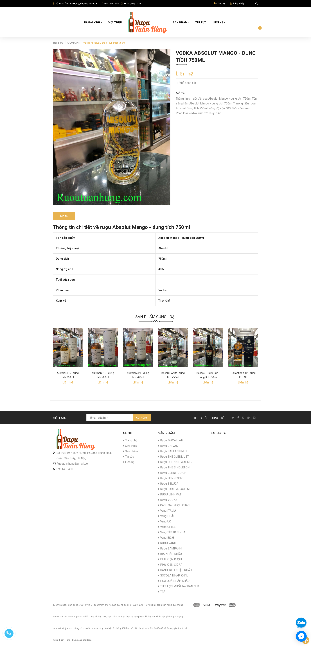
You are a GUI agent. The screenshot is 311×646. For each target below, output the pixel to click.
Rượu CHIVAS (168, 446)
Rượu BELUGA (168, 483)
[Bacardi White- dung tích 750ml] (173, 347)
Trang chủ (92, 22)
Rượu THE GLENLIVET (174, 456)
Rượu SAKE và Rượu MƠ (175, 489)
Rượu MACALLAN (171, 440)
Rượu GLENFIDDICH (172, 473)
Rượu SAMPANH (170, 548)
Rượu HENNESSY (170, 478)
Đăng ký (221, 3)
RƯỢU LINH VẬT (170, 494)
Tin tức (201, 22)
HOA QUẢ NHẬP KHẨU (174, 581)
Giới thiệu (115, 22)
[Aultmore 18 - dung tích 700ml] (103, 347)
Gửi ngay (142, 417)
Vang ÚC (165, 521)
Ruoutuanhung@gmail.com (73, 463)
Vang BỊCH (166, 537)
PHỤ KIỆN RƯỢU (170, 559)
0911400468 (65, 469)
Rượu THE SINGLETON (174, 467)
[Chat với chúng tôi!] (301, 636)
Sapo (89, 640)
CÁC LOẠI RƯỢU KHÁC (174, 505)
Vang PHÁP (167, 516)
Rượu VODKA (168, 500)
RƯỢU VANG (167, 543)
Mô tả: (180, 93)
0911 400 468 (111, 3)
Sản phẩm (180, 22)
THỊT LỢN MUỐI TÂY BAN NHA (179, 586)
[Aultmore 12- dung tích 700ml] (68, 347)
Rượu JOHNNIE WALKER (175, 462)
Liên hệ (218, 22)
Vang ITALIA (167, 510)
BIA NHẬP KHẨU (170, 554)
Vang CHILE (167, 527)
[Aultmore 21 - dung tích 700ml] (138, 347)
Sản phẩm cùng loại (155, 317)
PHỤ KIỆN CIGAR (170, 564)
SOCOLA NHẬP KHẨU (173, 575)
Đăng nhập (239, 3)
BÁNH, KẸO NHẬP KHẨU (175, 570)
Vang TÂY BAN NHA (172, 532)
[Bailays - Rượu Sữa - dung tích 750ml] (208, 347)
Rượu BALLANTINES (173, 451)
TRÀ (162, 591)
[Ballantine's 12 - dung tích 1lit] (243, 347)
